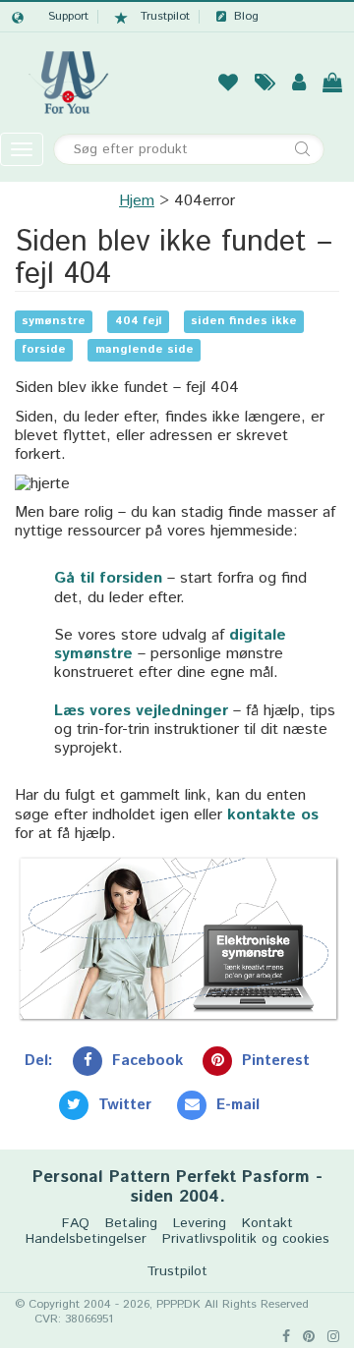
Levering (199, 1223)
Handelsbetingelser (86, 1239)
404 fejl (138, 321)
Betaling (131, 1223)
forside (44, 350)
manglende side (144, 350)
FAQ (75, 1223)
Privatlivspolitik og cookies (245, 1239)
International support (50, 17)
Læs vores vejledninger (141, 711)
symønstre (54, 321)
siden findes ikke (244, 321)
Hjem (136, 201)
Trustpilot (165, 17)
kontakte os (273, 815)
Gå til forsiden (108, 578)
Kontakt (267, 1223)
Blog (246, 17)
